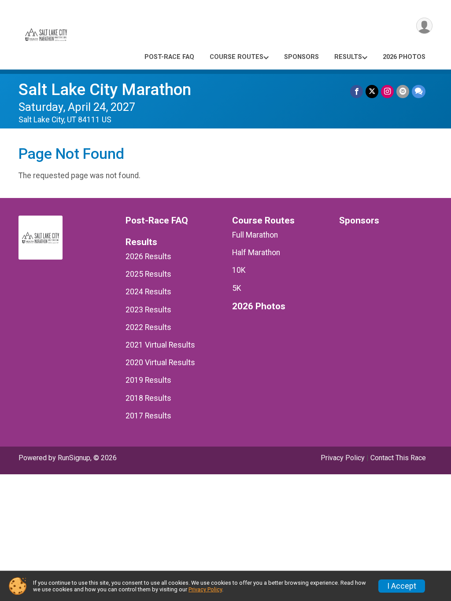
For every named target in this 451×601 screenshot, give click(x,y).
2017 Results (148, 415)
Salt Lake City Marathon (104, 89)
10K (239, 270)
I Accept (401, 586)
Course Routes (236, 57)
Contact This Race (398, 458)
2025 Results (148, 274)
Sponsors (301, 57)
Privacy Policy (343, 458)
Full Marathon (255, 235)
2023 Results (148, 309)
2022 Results (148, 327)
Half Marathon (256, 252)
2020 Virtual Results (160, 362)
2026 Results (148, 256)
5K (236, 288)
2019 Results (148, 380)
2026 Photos (404, 57)
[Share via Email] (402, 91)
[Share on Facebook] (356, 91)
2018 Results (148, 398)
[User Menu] (424, 26)
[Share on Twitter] (372, 91)
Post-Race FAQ (169, 57)
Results (348, 57)
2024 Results (148, 291)
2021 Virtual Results (160, 345)
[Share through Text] (418, 91)
